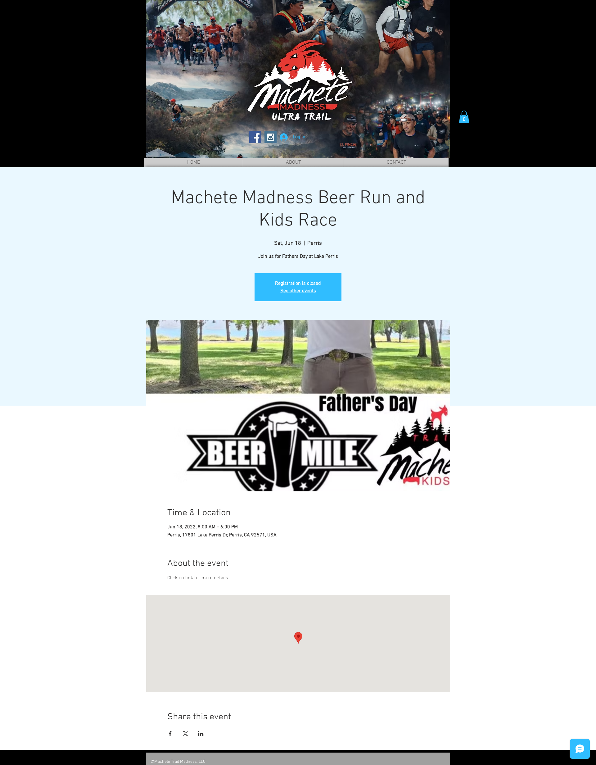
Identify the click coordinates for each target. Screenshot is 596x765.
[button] (464, 117)
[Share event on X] (185, 733)
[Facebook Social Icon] (255, 137)
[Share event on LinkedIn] (201, 733)
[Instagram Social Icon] (270, 137)
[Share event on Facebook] (170, 733)
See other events (298, 291)
